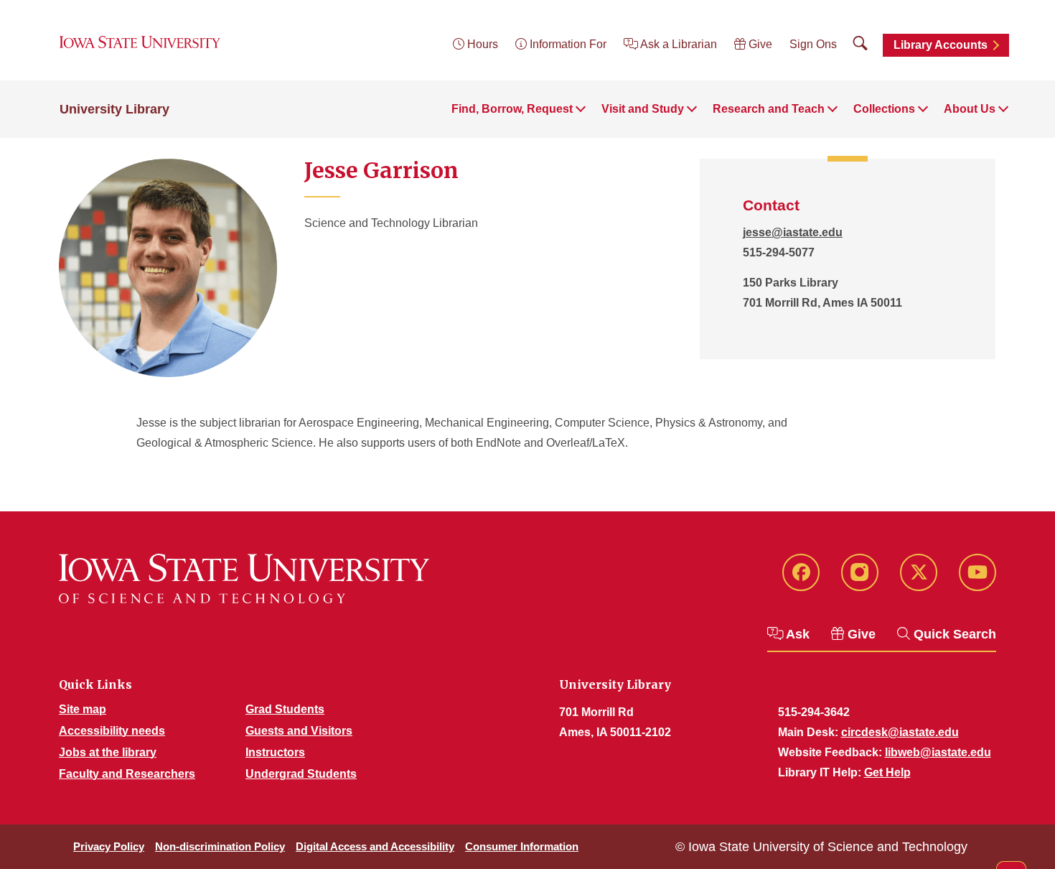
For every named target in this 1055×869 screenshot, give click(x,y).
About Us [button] (969, 109)
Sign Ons (813, 44)
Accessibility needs (112, 731)
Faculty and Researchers (127, 774)
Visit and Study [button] (642, 109)
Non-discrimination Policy (220, 846)
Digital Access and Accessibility (375, 846)
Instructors (275, 752)
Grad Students (284, 709)
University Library (114, 109)
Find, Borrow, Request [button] (512, 109)
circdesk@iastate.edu (900, 732)
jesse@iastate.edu (793, 232)
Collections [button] (884, 109)
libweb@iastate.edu (938, 752)
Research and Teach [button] (769, 109)
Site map (82, 709)
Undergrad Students (301, 774)
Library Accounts (941, 45)
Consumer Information (521, 846)
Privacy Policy (108, 846)
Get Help (887, 772)
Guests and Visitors (298, 731)
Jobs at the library (107, 752)
